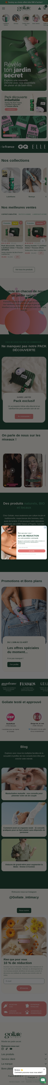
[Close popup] (44, 1069)
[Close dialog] (45, 527)
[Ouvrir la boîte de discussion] (43, 1080)
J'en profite (31, 551)
